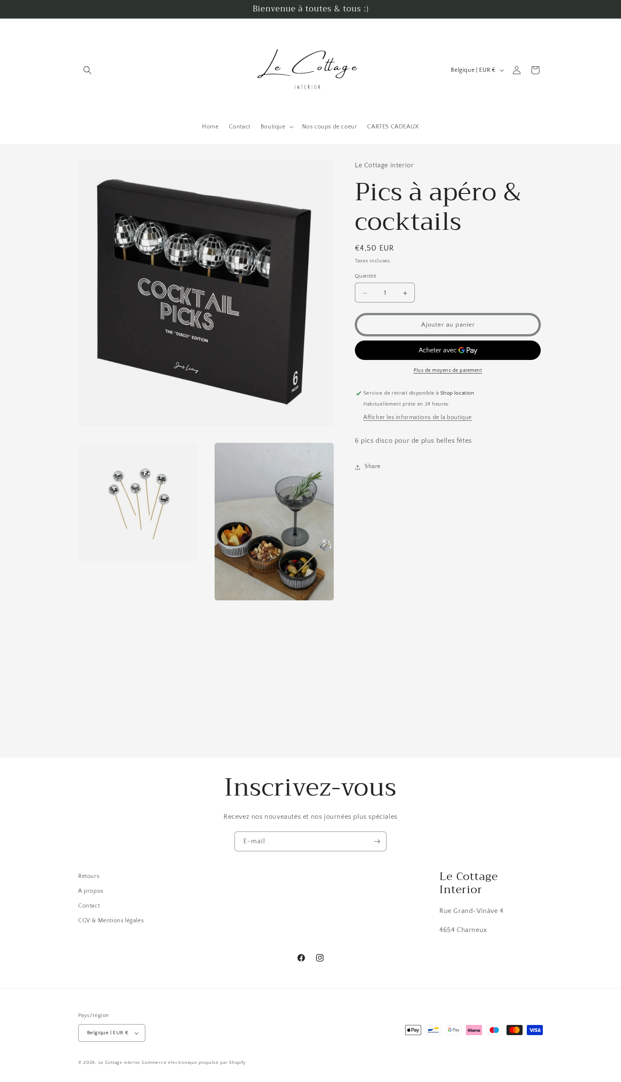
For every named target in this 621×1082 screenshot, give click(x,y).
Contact (89, 905)
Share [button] (373, 466)
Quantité (365, 276)
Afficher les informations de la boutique (417, 417)
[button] (87, 70)
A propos (91, 891)
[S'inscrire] (377, 841)
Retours (88, 876)
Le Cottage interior (119, 1062)
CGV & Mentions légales (111, 920)
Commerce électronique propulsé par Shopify (194, 1062)
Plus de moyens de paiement (448, 370)
